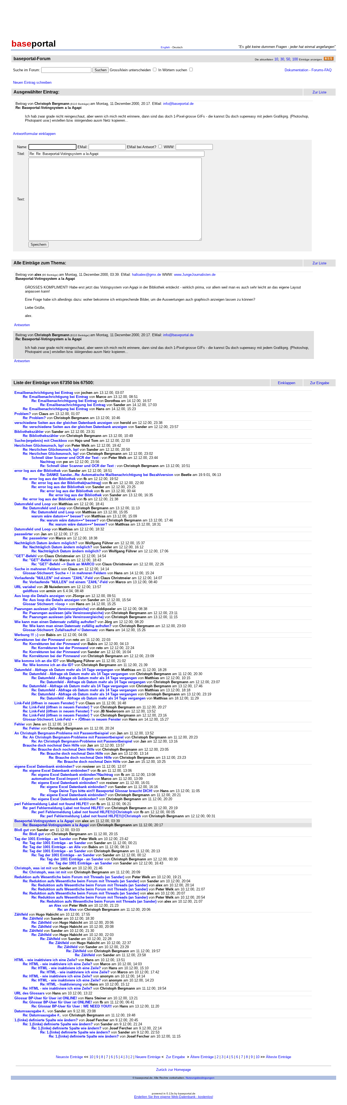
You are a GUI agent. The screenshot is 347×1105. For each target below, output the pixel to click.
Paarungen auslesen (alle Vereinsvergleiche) (51, 609)
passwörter (23, 534)
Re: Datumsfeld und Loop (44, 508)
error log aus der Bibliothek (37, 471)
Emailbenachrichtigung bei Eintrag (43, 393)
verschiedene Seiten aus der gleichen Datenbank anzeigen (63, 423)
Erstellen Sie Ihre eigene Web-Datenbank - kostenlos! (173, 1097)
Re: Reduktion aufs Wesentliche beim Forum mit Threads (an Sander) (81, 881)
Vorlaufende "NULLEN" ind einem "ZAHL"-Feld (53, 578)
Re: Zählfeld (33, 918)
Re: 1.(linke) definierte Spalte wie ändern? (58, 1024)
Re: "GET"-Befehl (37, 560)
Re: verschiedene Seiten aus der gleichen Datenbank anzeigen (75, 427)
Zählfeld (21, 914)
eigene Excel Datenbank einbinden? (44, 766)
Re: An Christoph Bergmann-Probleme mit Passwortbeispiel (73, 737)
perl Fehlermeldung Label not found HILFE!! (51, 804)
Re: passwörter (35, 538)
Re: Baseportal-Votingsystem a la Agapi (56, 825)
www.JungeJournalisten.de (195, 275)
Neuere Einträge (147, 1057)
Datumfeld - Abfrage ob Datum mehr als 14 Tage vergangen (63, 670)
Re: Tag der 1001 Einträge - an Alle (52, 847)
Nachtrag (47, 462)
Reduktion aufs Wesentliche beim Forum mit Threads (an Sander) (69, 877)
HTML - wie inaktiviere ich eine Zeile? (45, 960)
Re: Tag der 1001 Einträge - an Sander (54, 843)
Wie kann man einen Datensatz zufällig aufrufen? (55, 622)
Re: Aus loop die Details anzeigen (51, 600)
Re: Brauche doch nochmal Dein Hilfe (62, 749)
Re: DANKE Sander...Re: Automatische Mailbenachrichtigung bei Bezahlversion (106, 475)
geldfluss (30, 591)
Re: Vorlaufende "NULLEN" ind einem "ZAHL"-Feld (65, 582)
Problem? (22, 414)
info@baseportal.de (178, 104)
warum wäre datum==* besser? (57, 516)
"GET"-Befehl (25, 556)
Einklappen (286, 383)
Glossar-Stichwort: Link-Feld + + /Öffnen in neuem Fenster (72, 719)
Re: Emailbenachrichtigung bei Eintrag (55, 397)
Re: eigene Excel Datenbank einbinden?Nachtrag (72, 775)
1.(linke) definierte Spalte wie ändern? (46, 1020)
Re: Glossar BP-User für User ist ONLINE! (57, 1002)
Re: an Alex (66, 910)
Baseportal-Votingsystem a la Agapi (44, 821)
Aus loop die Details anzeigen (39, 596)
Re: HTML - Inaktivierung (61, 984)
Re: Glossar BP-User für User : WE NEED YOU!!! (71, 1006)
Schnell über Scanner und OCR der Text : (66, 458)
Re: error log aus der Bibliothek (49, 479)
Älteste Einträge (278, 1057)
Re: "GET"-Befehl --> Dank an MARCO (62, 564)
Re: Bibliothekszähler (41, 436)
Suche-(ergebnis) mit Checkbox (41, 441)
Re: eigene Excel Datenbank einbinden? (56, 771)
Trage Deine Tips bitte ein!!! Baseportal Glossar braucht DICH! (100, 791)
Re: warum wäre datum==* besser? (69, 520)
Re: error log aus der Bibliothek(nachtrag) (66, 483)
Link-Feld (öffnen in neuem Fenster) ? (46, 703)
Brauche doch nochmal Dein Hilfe (51, 745)
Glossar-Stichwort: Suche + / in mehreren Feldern (64, 573)
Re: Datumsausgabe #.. (42, 1015)
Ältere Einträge (202, 1057)
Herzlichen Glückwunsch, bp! (39, 445)
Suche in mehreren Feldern (37, 569)
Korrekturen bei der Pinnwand (39, 640)
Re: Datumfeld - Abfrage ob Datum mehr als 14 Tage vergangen (75, 674)
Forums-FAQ (321, 70)
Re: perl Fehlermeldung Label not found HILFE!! (63, 808)
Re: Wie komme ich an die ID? (48, 665)
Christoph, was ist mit (33, 868)
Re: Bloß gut (33, 834)
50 (288, 59)
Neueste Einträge (69, 1057)
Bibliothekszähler (29, 432)
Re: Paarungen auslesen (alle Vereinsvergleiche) (63, 613)
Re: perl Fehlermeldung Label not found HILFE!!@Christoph (81, 812)
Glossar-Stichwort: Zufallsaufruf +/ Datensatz (60, 630)
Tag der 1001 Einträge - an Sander (42, 839)
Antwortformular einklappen (34, 134)
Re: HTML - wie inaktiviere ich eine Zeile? (57, 964)
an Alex (55, 905)
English (165, 47)
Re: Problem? (34, 418)
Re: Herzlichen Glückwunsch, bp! (51, 450)
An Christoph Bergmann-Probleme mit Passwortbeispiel (61, 733)
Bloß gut (21, 830)
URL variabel (25, 587)
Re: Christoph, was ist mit (45, 872)
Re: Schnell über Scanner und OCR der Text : (78, 466)
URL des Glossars (30, 993)
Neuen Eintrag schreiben (32, 82)
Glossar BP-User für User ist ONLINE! (45, 998)
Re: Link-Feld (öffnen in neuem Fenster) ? (58, 707)
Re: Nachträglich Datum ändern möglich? (57, 547)
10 (276, 59)
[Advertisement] (173, 18)
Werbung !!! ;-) (26, 635)
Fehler (19, 724)
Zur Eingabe (175, 1057)
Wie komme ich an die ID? (36, 661)
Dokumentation (296, 70)
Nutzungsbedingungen (200, 1077)
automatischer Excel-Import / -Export (62, 779)
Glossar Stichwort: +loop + (45, 604)
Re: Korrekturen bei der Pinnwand (51, 644)
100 (295, 59)
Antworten (22, 325)
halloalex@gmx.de (146, 275)
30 (282, 59)
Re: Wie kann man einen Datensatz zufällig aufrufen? (67, 626)
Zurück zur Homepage (173, 1070)
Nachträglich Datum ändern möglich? (45, 543)
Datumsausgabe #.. (30, 1011)
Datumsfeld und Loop (32, 504)
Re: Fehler (31, 728)
